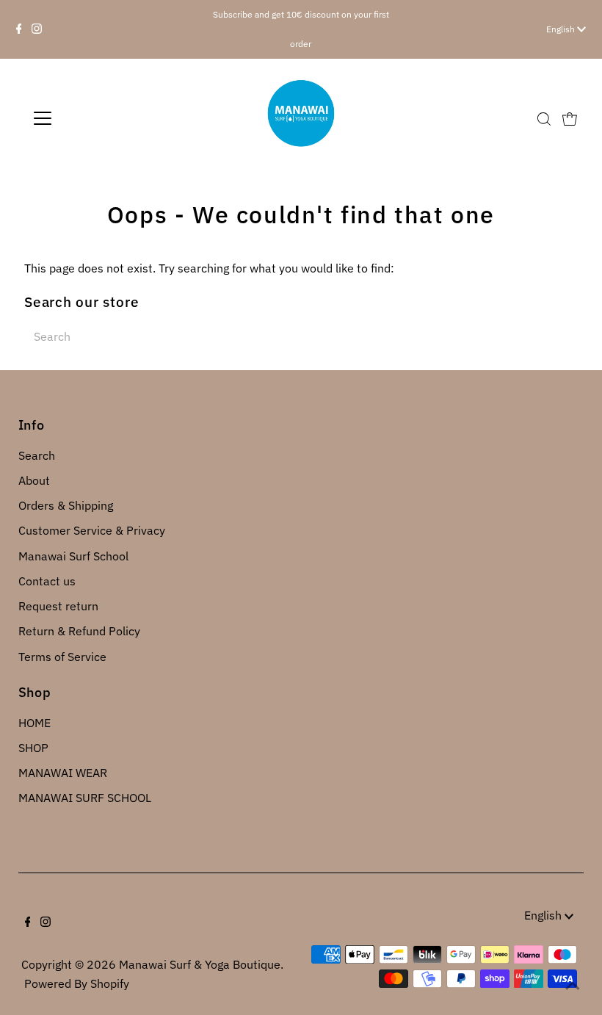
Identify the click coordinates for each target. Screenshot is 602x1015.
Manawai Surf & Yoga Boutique (199, 964)
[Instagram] (37, 29)
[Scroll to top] (572, 985)
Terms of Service (62, 656)
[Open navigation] (90, 118)
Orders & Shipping (65, 505)
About (34, 480)
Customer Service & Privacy (91, 530)
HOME (34, 722)
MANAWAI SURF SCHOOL (84, 797)
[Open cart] (569, 118)
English (561, 29)
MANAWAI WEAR (62, 772)
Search (36, 455)
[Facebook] (19, 29)
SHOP (33, 747)
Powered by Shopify (76, 983)
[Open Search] (544, 118)
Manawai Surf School (73, 556)
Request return (58, 606)
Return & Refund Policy (79, 631)
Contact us (47, 581)
